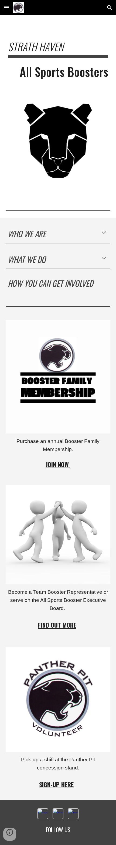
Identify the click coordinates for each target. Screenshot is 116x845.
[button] (6, 7)
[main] (58, 63)
